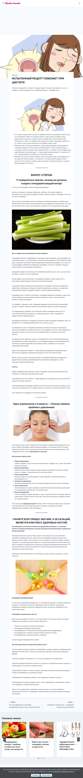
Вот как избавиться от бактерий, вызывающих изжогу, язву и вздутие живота (24, 704)
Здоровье (15, 75)
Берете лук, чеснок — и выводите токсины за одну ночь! (41, 744)
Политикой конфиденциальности (63, 771)
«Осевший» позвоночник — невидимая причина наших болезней (60, 704)
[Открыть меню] (79, 3)
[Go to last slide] (4, 739)
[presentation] (14, 730)
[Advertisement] (41, 18)
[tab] (38, 758)
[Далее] (78, 739)
